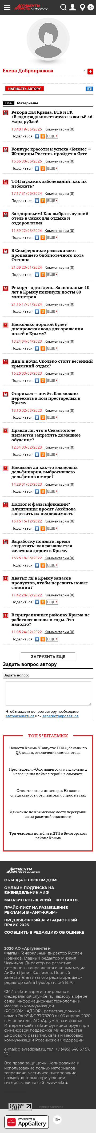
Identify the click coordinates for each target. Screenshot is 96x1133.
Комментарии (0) (59, 129)
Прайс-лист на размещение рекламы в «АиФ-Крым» (36, 910)
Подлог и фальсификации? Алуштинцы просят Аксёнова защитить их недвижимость (43, 508)
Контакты (66, 900)
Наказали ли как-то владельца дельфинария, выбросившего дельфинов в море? (44, 472)
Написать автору (24, 89)
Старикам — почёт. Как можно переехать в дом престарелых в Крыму (45, 398)
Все (8, 103)
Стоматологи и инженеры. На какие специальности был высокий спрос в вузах (48, 792)
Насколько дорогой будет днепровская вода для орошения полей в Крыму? (47, 328)
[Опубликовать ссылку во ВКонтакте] (37, 136)
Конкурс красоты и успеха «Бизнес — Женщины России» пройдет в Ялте (51, 151)
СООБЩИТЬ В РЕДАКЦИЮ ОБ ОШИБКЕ (44, 932)
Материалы (27, 103)
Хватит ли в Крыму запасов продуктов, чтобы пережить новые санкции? (49, 582)
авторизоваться (20, 716)
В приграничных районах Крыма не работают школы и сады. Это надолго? (50, 619)
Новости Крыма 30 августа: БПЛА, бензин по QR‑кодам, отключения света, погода (48, 750)
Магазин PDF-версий (27, 900)
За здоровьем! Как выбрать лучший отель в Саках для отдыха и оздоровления (50, 218)
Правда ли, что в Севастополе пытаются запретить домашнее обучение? (46, 434)
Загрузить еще (48, 656)
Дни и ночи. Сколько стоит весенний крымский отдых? (52, 363)
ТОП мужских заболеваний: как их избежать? (49, 183)
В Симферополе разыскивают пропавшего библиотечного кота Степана (47, 255)
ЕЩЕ (51, 136)
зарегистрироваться (60, 716)
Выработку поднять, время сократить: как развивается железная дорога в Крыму (41, 545)
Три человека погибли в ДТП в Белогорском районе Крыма (48, 835)
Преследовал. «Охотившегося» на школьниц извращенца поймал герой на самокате (48, 771)
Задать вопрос (17, 675)
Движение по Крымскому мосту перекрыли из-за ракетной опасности (48, 814)
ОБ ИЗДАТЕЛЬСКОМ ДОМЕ (31, 880)
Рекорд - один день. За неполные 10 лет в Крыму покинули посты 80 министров (50, 292)
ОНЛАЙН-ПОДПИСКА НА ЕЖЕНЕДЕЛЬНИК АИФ (29, 890)
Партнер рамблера (50, 1106)
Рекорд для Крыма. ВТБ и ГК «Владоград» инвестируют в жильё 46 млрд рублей (51, 116)
